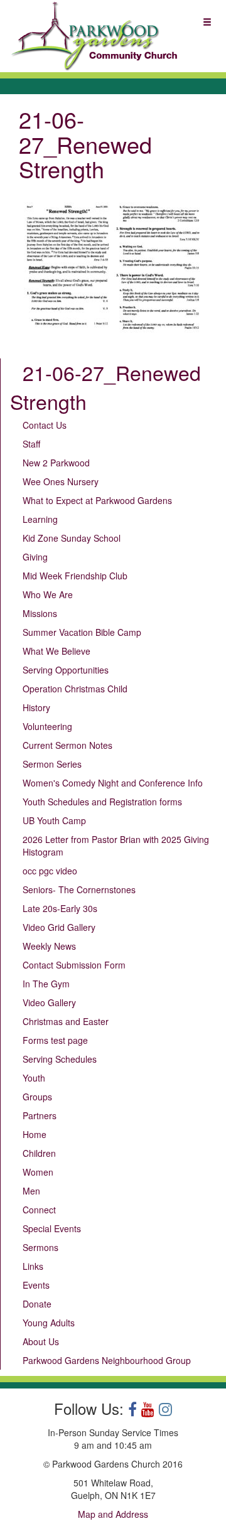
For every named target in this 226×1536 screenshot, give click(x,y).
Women (38, 1172)
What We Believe (56, 651)
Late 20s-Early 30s (60, 908)
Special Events (52, 1228)
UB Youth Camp (54, 820)
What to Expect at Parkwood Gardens (97, 500)
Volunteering (47, 726)
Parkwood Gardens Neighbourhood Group (107, 1360)
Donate (37, 1303)
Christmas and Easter (66, 1021)
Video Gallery (49, 1002)
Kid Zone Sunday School (72, 538)
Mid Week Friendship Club (75, 575)
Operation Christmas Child (75, 688)
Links (33, 1266)
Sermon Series (52, 764)
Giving (35, 556)
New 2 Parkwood (56, 462)
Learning (40, 519)
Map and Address (113, 1514)
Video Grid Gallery (59, 927)
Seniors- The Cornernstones (79, 889)
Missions (40, 613)
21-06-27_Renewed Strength (105, 387)
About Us (41, 1341)
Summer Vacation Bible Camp (82, 632)
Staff (31, 444)
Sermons (40, 1247)
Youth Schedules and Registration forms (102, 801)
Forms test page (55, 1040)
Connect (39, 1209)
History (36, 707)
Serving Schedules (60, 1059)
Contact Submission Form (74, 965)
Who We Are (48, 594)
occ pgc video (50, 870)
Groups (37, 1096)
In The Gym (46, 983)
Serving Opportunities (66, 669)
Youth (34, 1077)
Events (36, 1285)
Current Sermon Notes (67, 745)
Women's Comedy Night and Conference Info (113, 782)
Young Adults (49, 1322)
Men (31, 1190)
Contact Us (45, 425)
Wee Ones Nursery (61, 481)
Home (34, 1134)
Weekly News (49, 946)
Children (39, 1153)
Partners (39, 1115)
